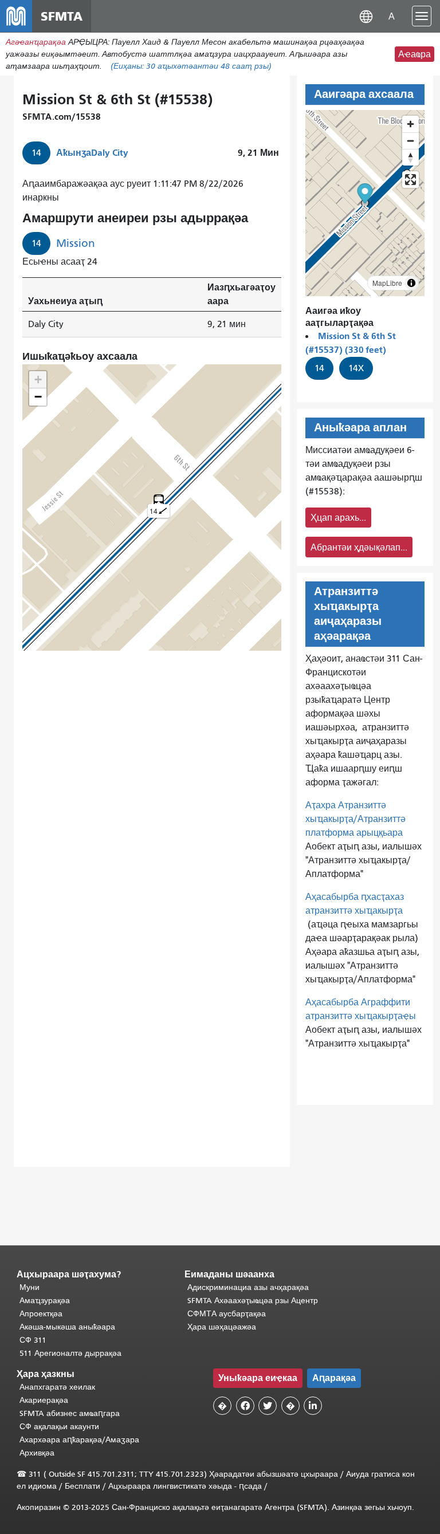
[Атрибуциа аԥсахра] (411, 283)
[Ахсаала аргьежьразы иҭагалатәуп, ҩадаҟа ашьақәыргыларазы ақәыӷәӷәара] (410, 157)
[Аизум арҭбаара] (410, 124)
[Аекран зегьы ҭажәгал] (410, 179)
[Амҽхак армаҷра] (410, 140)
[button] (366, 15)
